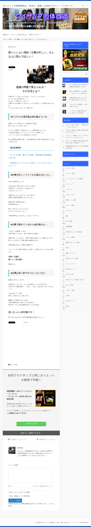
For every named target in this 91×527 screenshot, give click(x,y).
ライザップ (69, 189)
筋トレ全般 (13, 364)
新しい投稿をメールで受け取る (20, 496)
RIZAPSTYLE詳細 (31, 423)
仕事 (67, 247)
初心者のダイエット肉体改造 (74, 232)
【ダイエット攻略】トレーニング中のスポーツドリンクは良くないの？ (77, 136)
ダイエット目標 (70, 173)
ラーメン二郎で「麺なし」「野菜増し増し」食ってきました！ (77, 125)
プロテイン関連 (70, 290)
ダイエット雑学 (70, 205)
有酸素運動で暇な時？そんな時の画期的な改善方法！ (77, 147)
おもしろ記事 (69, 285)
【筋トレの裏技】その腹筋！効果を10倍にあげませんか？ (77, 131)
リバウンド (69, 210)
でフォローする (18, 439)
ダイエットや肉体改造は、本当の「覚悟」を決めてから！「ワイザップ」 (39, 6)
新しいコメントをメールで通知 (20, 492)
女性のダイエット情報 (72, 258)
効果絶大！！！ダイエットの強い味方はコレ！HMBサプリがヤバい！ (22, 34)
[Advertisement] (31, 338)
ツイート (65, 158)
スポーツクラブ (70, 194)
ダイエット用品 (70, 168)
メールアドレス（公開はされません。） (41, 486)
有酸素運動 (69, 226)
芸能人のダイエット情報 (72, 242)
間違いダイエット (71, 253)
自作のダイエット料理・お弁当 (74, 279)
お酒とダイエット (71, 269)
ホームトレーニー (71, 263)
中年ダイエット (70, 301)
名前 (9, 486)
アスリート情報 (70, 237)
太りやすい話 (69, 274)
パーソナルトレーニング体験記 (74, 178)
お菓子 (67, 295)
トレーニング (69, 184)
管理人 (67, 306)
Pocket (10, 70)
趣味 (67, 216)
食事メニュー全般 (71, 200)
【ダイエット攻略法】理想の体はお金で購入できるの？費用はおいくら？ (77, 141)
